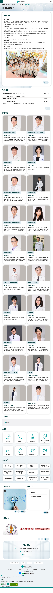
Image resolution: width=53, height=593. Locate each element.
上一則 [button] (39, 539)
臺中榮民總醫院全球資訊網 (26, 1)
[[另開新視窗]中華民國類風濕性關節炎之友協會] (42, 528)
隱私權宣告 (30, 562)
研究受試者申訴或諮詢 (15, 562)
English (51, 1)
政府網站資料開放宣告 (38, 562)
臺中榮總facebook (20, 573)
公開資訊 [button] (30, 487)
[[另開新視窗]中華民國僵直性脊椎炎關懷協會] (10, 529)
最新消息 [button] (5, 90)
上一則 (15, 511)
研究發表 (33, 492)
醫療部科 (18, 4)
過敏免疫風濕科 (27, 4)
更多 (47, 82)
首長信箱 (35, 569)
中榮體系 (8, 4)
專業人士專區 (18, 569)
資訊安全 (23, 562)
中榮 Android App (32, 573)
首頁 (4, 4)
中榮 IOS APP (26, 573)
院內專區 (43, 569)
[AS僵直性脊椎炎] (15, 499)
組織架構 (13, 4)
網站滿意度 (10, 569)
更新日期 (2, 586)
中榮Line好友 (23, 573)
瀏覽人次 (10, 586)
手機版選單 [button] (1, 1)
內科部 (21, 4)
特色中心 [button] (5, 460)
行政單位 (26, 569)
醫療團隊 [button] (5, 113)
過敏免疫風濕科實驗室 (36, 496)
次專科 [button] (4, 429)
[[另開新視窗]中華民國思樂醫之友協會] (26, 529)
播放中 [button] (5, 491)
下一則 (18, 511)
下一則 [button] (42, 539)
